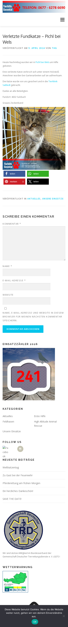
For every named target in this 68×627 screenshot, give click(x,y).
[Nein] (63, 616)
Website (8, 294)
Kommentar (12, 223)
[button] (14, 174)
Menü (62, 19)
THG (54, 48)
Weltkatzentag (11, 467)
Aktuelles (34, 198)
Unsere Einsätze (53, 198)
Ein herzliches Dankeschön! (18, 491)
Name (7, 266)
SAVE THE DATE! (12, 498)
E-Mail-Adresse (14, 280)
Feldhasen (8, 421)
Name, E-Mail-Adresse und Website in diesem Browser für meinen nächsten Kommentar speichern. (33, 316)
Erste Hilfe (40, 416)
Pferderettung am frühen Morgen (21, 483)
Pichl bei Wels (42, 62)
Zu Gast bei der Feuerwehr (18, 475)
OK (35, 621)
